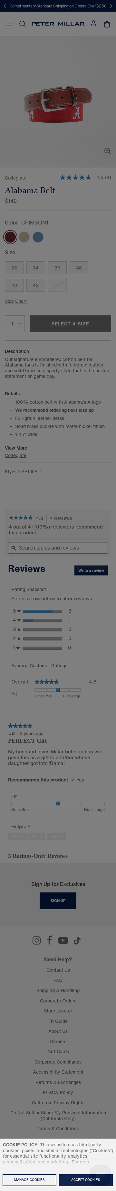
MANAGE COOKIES (29, 1179)
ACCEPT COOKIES (85, 1179)
